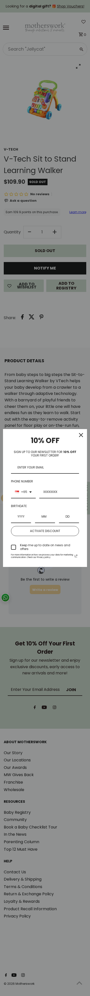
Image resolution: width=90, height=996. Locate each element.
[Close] (81, 435)
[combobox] (23, 492)
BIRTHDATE (19, 506)
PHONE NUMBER (22, 481)
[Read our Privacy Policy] (76, 556)
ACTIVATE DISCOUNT (45, 531)
